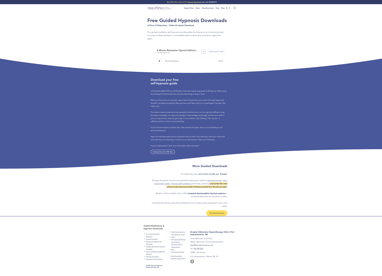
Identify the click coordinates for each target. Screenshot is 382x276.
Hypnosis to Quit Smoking (154, 259)
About (173, 237)
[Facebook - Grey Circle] (192, 261)
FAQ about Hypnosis (177, 252)
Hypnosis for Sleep (152, 239)
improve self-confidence (181, 183)
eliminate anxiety (214, 180)
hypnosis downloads (194, 2)
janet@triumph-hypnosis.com (201, 245)
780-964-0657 (198, 248)
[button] (234, 7)
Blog (172, 249)
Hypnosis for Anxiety (152, 256)
